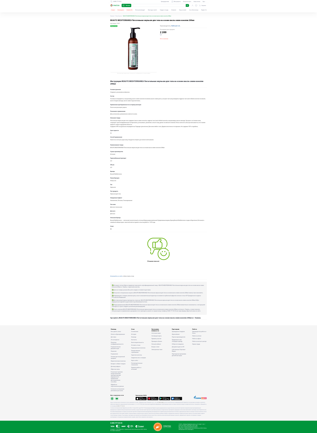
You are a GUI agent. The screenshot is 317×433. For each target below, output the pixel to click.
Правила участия (156, 338)
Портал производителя (178, 337)
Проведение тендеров (178, 331)
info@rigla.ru (191, 429)
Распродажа (121, 10)
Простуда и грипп (152, 10)
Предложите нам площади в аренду (177, 340)
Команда (133, 337)
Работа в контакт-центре (199, 341)
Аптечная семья (156, 333)
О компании (134, 331)
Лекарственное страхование (135, 351)
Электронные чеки (156, 349)
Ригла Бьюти (118, 16)
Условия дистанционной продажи (118, 357)
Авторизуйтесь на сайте (116, 276)
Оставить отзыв (135, 345)
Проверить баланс (156, 341)
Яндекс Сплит (204, 10)
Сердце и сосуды (164, 10)
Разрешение (114, 354)
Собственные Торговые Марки (178, 350)
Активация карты (156, 336)
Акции (113, 10)
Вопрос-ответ (155, 347)
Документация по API (178, 347)
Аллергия (173, 10)
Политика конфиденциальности (117, 343)
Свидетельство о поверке (138, 357)
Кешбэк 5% (129, 10)
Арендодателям (165, 1)
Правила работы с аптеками (136, 368)
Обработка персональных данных (117, 385)
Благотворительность (137, 342)
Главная (112, 16)
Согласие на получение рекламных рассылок (117, 389)
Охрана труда (196, 344)
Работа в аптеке (196, 336)
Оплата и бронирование (118, 334)
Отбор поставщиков (178, 344)
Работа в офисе (196, 338)
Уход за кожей (182, 10)
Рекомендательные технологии (136, 364)
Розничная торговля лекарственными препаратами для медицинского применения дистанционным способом (117, 377)
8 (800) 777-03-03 (120, 406)
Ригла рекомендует (140, 10)
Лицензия (113, 351)
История (133, 334)
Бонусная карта (187, 1)
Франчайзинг (176, 334)
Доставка (113, 337)
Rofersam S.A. (175, 26)
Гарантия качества (136, 355)
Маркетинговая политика (118, 361)
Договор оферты (115, 366)
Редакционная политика (138, 348)
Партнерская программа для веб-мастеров (179, 354)
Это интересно (115, 339)
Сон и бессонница (193, 10)
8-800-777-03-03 (116, 423)
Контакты (134, 339)
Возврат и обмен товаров (118, 363)
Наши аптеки (197, 1)
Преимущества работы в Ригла (199, 332)
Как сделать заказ (116, 331)
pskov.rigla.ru (161, 402)
